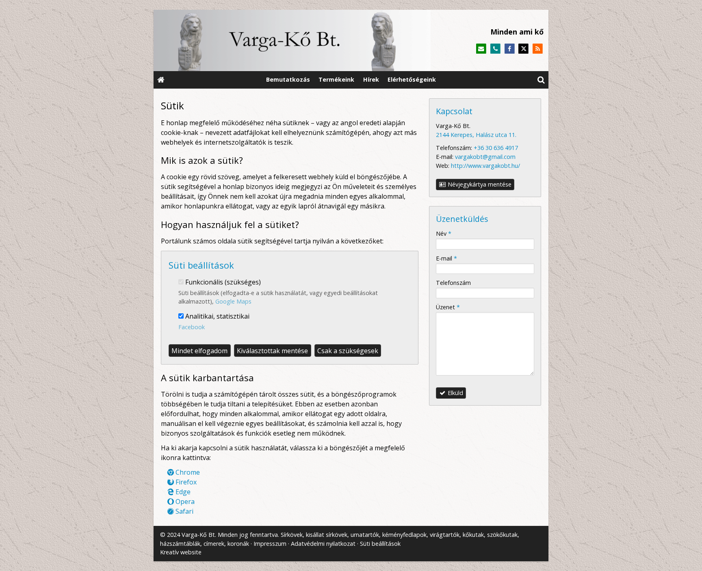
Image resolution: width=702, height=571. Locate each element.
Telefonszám (453, 283)
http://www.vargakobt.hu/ (485, 165)
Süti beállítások (380, 543)
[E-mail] (481, 49)
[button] (541, 80)
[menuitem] (160, 80)
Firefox (185, 482)
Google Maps (233, 301)
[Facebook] (510, 49)
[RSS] (538, 49)
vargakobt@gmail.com (485, 157)
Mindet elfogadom (199, 350)
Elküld (454, 393)
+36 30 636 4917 (496, 148)
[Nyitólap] (292, 40)
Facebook (191, 327)
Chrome (187, 472)
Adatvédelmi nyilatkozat (323, 543)
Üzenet (448, 307)
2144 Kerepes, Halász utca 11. (476, 135)
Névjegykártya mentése (478, 184)
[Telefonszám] (495, 49)
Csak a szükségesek (347, 350)
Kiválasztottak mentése (272, 350)
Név (443, 233)
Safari (183, 511)
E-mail (446, 258)
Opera (184, 501)
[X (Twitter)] (523, 49)
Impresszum (270, 543)
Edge (182, 491)
